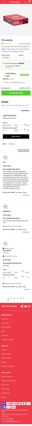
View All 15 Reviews (25, 43)
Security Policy (5, 393)
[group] (16, 115)
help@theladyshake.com (12, 421)
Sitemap (3, 397)
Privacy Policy (5, 389)
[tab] (23, 150)
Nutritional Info (5, 88)
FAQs (3, 331)
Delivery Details (5, 327)
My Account (5, 319)
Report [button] (20, 192)
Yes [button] (17, 192)
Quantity (20, 55)
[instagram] (29, 306)
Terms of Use (5, 384)
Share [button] (24, 192)
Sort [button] (4, 144)
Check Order (5, 323)
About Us (4, 350)
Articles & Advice (6, 358)
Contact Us (4, 335)
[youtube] (25, 306)
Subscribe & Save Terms (8, 380)
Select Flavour (5, 55)
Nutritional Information (7, 366)
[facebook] (22, 306)
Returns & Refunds (6, 376)
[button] (3, 2)
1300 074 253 (10, 418)
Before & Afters (5, 354)
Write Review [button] (16, 136)
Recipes (3, 362)
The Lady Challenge (7, 339)
